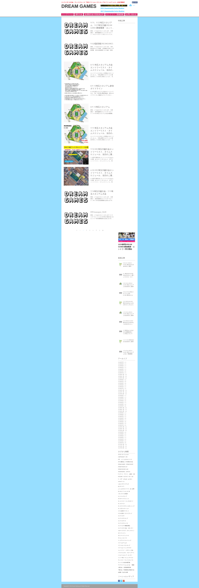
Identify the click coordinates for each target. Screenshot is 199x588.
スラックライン (130, 530)
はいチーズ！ (121, 486)
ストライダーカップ (123, 518)
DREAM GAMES (78, 6)
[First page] (76, 230)
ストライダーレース (123, 523)
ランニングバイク (128, 557)
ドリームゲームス (122, 543)
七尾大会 (120, 567)
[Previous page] (80, 230)
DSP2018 (128, 471)
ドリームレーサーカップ (124, 545)
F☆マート (120, 474)
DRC (127, 457)
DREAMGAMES (121, 471)
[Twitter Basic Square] (121, 581)
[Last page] (102, 230)
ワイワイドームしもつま (124, 565)
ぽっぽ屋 (132, 489)
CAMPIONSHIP (121, 457)
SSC (132, 476)
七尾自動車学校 (127, 567)
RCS (130, 476)
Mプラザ (126, 476)
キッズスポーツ (129, 501)
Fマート (126, 474)
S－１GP (120, 479)
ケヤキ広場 (121, 513)
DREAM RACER (129, 464)
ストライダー (121, 516)
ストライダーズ (122, 521)
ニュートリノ (121, 550)
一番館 (132, 565)
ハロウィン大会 (129, 550)
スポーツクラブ (122, 530)
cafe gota (125, 479)
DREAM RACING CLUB (123, 469)
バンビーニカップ (122, 555)
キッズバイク (121, 503)
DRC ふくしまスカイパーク (125, 459)
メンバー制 (121, 557)
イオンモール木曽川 (123, 493)
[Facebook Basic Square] (119, 581)
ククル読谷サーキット (123, 511)
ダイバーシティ (122, 533)
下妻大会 (120, 570)
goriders (130, 479)
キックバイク (121, 501)
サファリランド (128, 513)
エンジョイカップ (122, 496)
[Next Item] (132, 237)
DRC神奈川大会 (129, 462)
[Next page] (99, 230)
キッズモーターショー (123, 508)
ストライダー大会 (122, 528)
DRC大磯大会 (121, 462)
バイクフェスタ (122, 552)
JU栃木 (130, 474)
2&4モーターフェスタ (123, 454)
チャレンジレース (122, 538)
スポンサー (130, 528)
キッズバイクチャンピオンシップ (126, 506)
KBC (134, 474)
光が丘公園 (125, 572)
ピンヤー (130, 555)
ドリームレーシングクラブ (124, 548)
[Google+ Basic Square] (124, 581)
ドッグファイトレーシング (124, 540)
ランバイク (121, 560)
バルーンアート (130, 552)
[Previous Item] (120, 237)
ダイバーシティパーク (123, 535)
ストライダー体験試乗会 (124, 525)
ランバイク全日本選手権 (124, 562)
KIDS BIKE (120, 476)
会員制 (119, 572)
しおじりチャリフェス (123, 484)
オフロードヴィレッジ (123, 498)
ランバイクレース (128, 560)
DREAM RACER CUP (122, 467)
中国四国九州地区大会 (128, 570)
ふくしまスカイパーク (123, 489)
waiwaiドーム (121, 481)
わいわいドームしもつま (124, 491)
